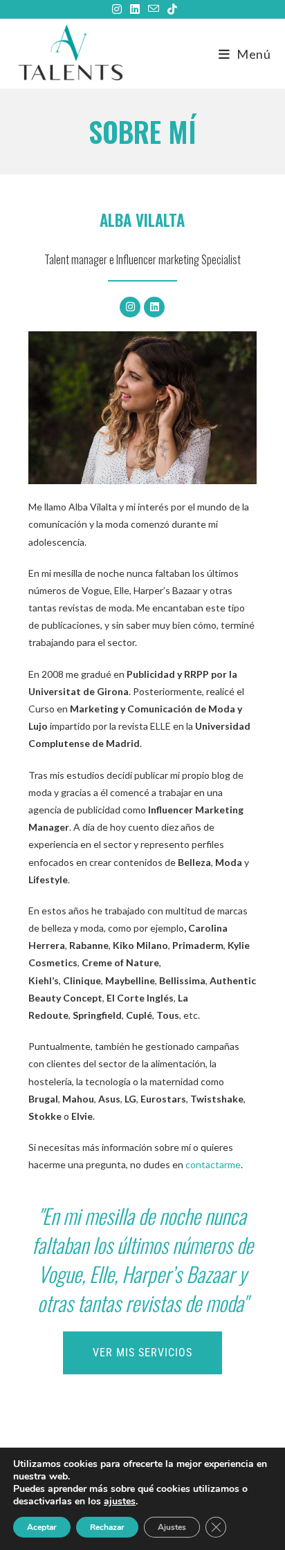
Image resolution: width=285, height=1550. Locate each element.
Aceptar (42, 1527)
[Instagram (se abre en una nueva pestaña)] (117, 9)
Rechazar (107, 1527)
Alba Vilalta (142, 220)
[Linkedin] (154, 307)
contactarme (213, 1164)
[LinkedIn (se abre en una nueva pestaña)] (135, 9)
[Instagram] (130, 307)
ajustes (120, 1501)
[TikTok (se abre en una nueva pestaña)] (170, 9)
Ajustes (172, 1527)
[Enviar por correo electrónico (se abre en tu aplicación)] (153, 9)
